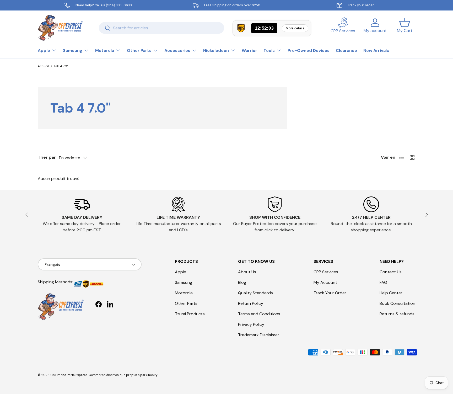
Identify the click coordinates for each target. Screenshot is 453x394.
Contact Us (391, 272)
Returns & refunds (397, 314)
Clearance (346, 50)
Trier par (47, 157)
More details (295, 28)
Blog (242, 282)
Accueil (43, 66)
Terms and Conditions (259, 314)
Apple (44, 50)
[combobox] (161, 28)
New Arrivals (376, 50)
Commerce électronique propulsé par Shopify (123, 375)
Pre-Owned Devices (309, 50)
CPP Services (326, 272)
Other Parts (139, 50)
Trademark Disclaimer (258, 335)
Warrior (249, 50)
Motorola (104, 50)
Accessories (177, 50)
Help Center (391, 293)
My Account (325, 282)
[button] (404, 28)
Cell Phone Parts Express (68, 375)
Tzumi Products (190, 314)
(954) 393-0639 (119, 5)
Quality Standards (255, 293)
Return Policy (250, 303)
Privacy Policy (251, 324)
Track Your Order (330, 293)
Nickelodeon (216, 50)
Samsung (72, 50)
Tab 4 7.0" (61, 66)
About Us (247, 272)
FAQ (383, 282)
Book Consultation (397, 303)
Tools (269, 50)
